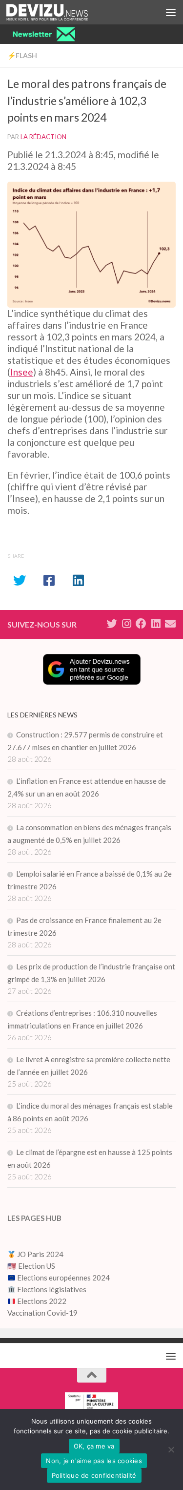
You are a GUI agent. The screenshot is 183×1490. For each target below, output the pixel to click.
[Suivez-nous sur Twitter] (111, 623)
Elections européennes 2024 (63, 1277)
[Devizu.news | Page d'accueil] (60, 12)
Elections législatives (51, 1289)
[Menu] (171, 12)
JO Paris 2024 (39, 1254)
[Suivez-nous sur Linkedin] (155, 623)
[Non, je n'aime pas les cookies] (171, 1449)
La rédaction (43, 137)
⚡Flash (22, 55)
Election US (36, 1265)
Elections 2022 (41, 1301)
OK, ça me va (94, 1446)
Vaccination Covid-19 (42, 1312)
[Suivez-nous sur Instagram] (126, 623)
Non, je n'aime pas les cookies (94, 1461)
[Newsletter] (170, 623)
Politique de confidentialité (94, 1475)
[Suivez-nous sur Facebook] (141, 623)
